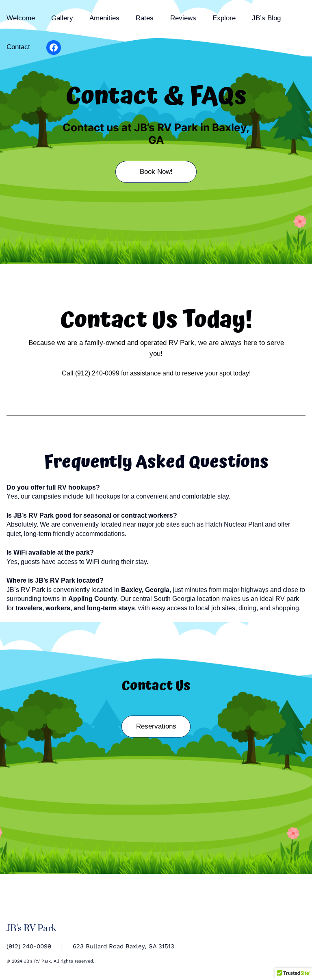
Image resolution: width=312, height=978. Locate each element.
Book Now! (156, 172)
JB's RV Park (31, 929)
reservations (156, 726)
